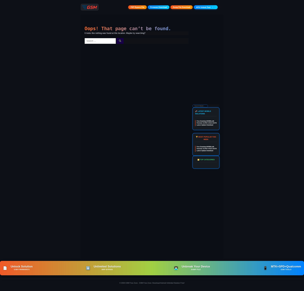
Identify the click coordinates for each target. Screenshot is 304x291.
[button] (220, 7)
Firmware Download (158, 7)
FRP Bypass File (137, 7)
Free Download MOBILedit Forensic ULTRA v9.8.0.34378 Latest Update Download (207, 123)
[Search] (120, 41)
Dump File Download (181, 7)
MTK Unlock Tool (203, 7)
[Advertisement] (205, 66)
